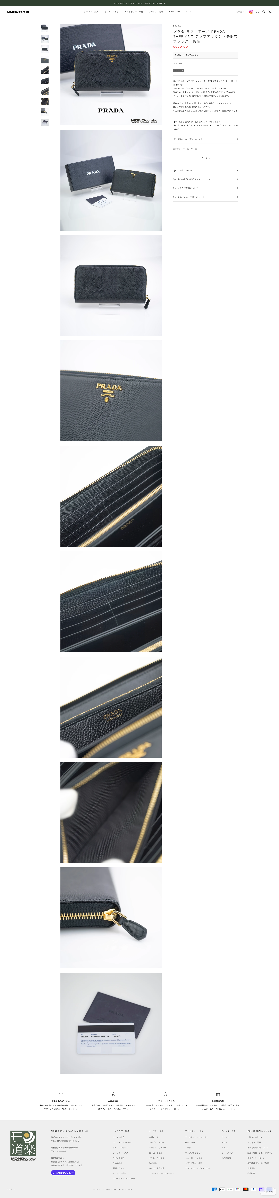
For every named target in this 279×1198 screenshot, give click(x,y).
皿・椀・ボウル (155, 1153)
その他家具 (117, 1163)
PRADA (177, 26)
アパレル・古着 (156, 12)
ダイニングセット (120, 1147)
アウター (225, 1137)
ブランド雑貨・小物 (193, 1163)
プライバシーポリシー (256, 1158)
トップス (225, 1142)
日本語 (239, 12)
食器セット (154, 1137)
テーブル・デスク (120, 1153)
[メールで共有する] (196, 149)
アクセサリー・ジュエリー (196, 1137)
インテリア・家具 (90, 12)
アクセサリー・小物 (134, 12)
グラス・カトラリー (157, 1158)
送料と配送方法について (257, 1147)
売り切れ (206, 158)
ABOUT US (174, 12)
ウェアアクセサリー (193, 1153)
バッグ (188, 1147)
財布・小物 (190, 1142)
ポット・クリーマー (157, 1147)
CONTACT (191, 12)
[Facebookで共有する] (184, 149)
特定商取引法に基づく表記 (258, 1163)
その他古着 (226, 1158)
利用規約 (251, 1168)
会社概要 (251, 1173)
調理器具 (153, 1163)
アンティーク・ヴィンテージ (125, 1179)
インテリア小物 (119, 1173)
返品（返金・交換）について (259, 1153)
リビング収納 (118, 1158)
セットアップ (227, 1153)
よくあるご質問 (254, 1142)
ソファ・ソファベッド (122, 1142)
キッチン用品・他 (156, 1168)
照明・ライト (118, 1168)
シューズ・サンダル (193, 1158)
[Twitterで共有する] (188, 149)
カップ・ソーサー (156, 1142)
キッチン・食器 (111, 12)
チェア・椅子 (118, 1137)
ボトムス (225, 1147)
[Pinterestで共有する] (192, 149)
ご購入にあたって (255, 1137)
